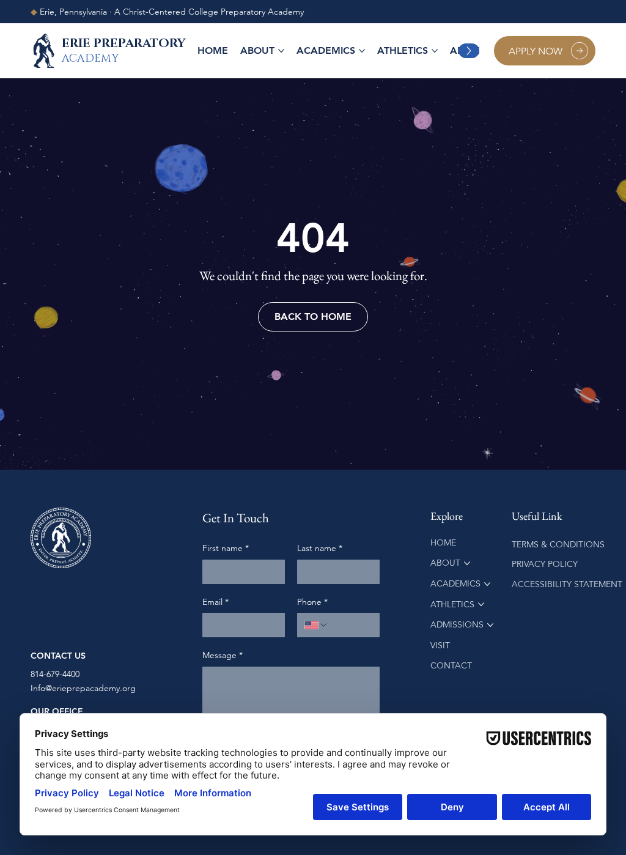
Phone (312, 601)
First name (225, 547)
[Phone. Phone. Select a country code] (316, 625)
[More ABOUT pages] (281, 51)
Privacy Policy (546, 563)
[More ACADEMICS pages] (362, 51)
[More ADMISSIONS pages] (490, 625)
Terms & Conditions (559, 544)
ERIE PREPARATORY (124, 43)
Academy (90, 58)
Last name (319, 547)
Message (222, 655)
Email (215, 601)
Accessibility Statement (567, 584)
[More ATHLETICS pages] (435, 51)
